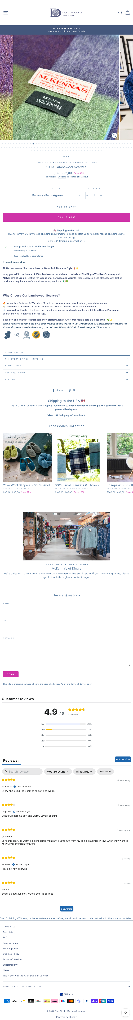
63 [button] (43, 147)
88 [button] (112, 147)
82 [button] (96, 147)
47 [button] (131, 144)
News (6, 970)
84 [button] (101, 147)
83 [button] (99, 147)
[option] (66, 30)
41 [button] (114, 144)
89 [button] (115, 147)
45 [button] (125, 144)
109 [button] (68, 151)
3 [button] (8, 144)
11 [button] (31, 144)
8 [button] (22, 144)
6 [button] (17, 144)
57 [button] (27, 147)
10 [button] (28, 144)
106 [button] (60, 151)
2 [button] (6, 144)
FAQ (5, 937)
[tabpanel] (66, 841)
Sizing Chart (14, 366)
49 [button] (4, 147)
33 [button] (92, 144)
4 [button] (11, 144)
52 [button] (13, 147)
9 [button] (25, 144)
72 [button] (68, 147)
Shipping (62, 177)
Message (8, 638)
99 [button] (40, 151)
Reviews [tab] (11, 760)
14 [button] (39, 144)
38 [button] (106, 144)
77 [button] (82, 147)
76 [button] (79, 147)
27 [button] (75, 144)
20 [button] (56, 144)
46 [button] (128, 144)
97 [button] (35, 151)
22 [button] (61, 144)
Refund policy (10, 948)
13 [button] (36, 144)
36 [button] (100, 144)
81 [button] (93, 147)
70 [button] (63, 147)
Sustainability (15, 352)
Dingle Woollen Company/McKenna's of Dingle (66, 162)
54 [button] (18, 147)
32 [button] (89, 144)
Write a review (123, 759)
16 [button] (45, 144)
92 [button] (124, 147)
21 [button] (59, 144)
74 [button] (74, 147)
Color (56, 189)
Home (66, 156)
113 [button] (79, 151)
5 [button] (14, 144)
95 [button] (132, 147)
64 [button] (46, 147)
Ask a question (15, 373)
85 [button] (104, 147)
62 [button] (40, 147)
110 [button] (71, 151)
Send (10, 674)
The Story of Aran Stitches (24, 359)
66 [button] (51, 147)
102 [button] (49, 151)
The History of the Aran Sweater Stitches (26, 975)
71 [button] (65, 147)
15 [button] (42, 144)
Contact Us (9, 926)
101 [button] (46, 151)
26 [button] (72, 144)
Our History (9, 932)
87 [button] (110, 147)
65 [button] (49, 147)
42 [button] (117, 144)
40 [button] (111, 144)
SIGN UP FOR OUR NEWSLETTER (22, 986)
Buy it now (66, 217)
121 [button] (101, 151)
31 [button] (86, 144)
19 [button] (53, 144)
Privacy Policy (59, 684)
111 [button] (74, 151)
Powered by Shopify (66, 1017)
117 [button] (90, 151)
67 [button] (54, 147)
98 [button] (38, 151)
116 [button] (87, 151)
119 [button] (96, 151)
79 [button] (87, 147)
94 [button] (129, 147)
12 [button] (33, 144)
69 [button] (60, 147)
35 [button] (97, 144)
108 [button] (65, 151)
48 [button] (2, 147)
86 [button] (107, 147)
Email (6, 621)
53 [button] (15, 147)
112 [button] (76, 151)
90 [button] (118, 147)
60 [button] (35, 147)
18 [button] (50, 144)
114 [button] (82, 151)
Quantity (94, 189)
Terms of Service (79, 684)
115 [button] (85, 151)
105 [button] (57, 151)
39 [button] (108, 144)
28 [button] (78, 144)
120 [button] (99, 151)
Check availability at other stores (28, 256)
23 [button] (64, 144)
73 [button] (71, 147)
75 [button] (76, 147)
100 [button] (43, 151)
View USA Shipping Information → (66, 241)
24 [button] (67, 144)
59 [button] (32, 147)
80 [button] (90, 147)
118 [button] (93, 151)
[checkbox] (105, 771)
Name (6, 604)
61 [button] (38, 147)
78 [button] (85, 147)
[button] (66, 724)
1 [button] (3, 144)
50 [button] (7, 147)
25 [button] (70, 144)
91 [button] (121, 147)
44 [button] (122, 144)
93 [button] (126, 147)
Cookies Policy (11, 954)
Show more (66, 909)
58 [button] (29, 147)
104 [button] (54, 151)
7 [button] (19, 144)
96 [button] (32, 151)
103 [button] (51, 151)
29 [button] (81, 144)
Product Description (14, 262)
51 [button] (10, 147)
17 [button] (47, 144)
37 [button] (103, 144)
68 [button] (57, 147)
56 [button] (24, 147)
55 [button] (21, 147)
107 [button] (63, 151)
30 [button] (84, 144)
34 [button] (95, 144)
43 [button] (120, 144)
